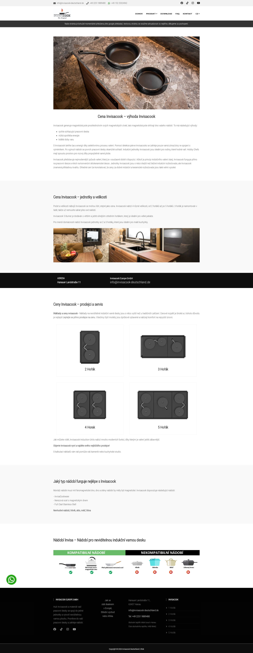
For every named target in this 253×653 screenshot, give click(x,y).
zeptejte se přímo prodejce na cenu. (79, 317)
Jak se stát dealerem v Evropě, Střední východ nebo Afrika (108, 608)
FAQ (177, 14)
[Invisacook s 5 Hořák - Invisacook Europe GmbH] (163, 404)
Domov (139, 14)
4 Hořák (172, 626)
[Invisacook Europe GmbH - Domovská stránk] (62, 13)
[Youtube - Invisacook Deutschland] (198, 3)
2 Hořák (90, 369)
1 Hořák (172, 607)
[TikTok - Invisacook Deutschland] (187, 3)
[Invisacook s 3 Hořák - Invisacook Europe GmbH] (163, 346)
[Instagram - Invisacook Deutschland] (193, 3)
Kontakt (187, 14)
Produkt (151, 14)
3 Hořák (163, 369)
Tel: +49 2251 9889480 (139, 616)
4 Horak (90, 427)
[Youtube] (74, 629)
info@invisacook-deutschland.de (143, 610)
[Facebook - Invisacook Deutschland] (182, 3)
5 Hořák (163, 427)
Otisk (142, 649)
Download (166, 14)
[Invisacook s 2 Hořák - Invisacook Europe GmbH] (90, 346)
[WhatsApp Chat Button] (11, 579)
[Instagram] (55, 629)
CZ (197, 14)
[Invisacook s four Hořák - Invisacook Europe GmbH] (90, 404)
